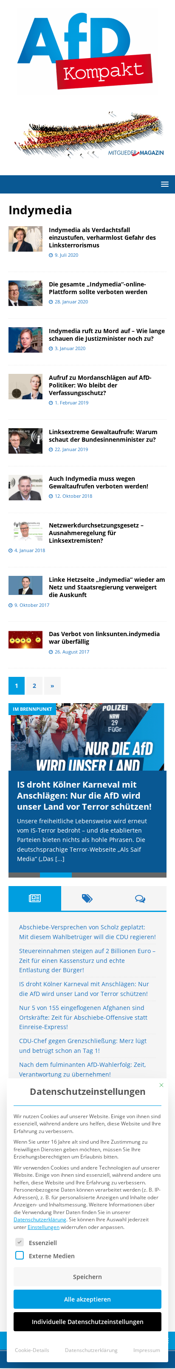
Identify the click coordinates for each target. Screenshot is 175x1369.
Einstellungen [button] (43, 1227)
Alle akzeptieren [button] (87, 1299)
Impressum (146, 1350)
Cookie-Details (32, 1350)
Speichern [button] (87, 1277)
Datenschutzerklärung (40, 1219)
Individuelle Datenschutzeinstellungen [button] (88, 1322)
